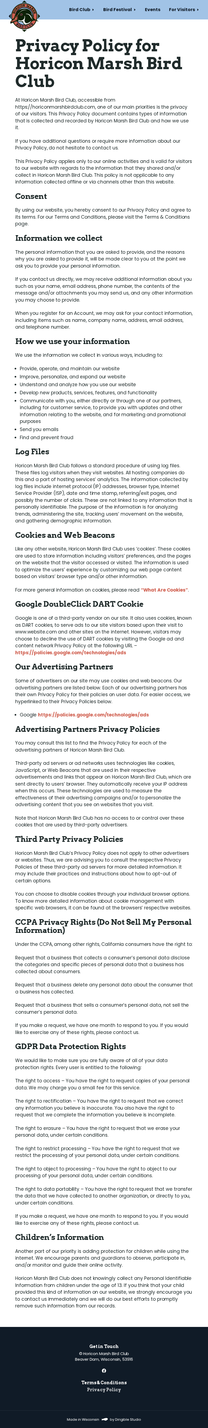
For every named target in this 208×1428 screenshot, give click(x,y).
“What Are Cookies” (164, 590)
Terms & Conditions (103, 1382)
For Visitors (182, 9)
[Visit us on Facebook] (104, 1371)
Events (152, 9)
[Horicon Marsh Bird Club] (24, 10)
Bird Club (79, 9)
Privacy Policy (104, 1389)
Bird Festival (117, 9)
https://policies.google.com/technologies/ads (70, 652)
